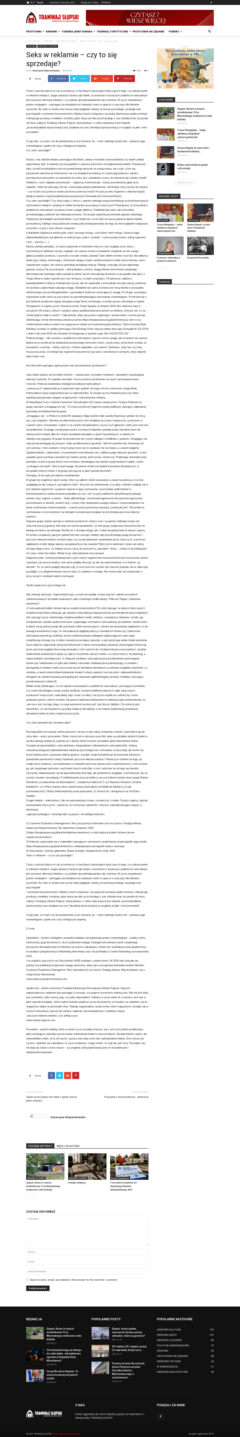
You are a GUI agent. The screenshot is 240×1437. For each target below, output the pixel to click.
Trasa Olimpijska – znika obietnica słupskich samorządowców (191, 134)
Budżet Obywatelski (120, 1178)
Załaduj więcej (184, 182)
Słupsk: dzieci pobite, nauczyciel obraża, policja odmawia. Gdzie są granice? (128, 1332)
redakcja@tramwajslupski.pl (66, 1433)
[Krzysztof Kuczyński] (200, 245)
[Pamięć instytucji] (87, 1166)
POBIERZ (174, 31)
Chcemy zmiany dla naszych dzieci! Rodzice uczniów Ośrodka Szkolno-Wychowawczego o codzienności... (128, 1370)
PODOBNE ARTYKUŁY (40, 1146)
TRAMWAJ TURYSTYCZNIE (112, 31)
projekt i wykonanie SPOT (201, 1433)
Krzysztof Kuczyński (198, 257)
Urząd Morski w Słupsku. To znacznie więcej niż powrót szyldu (62, 1375)
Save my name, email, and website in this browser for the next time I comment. (74, 1279)
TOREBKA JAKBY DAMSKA (76, 31)
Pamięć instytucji (77, 1182)
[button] (209, 31)
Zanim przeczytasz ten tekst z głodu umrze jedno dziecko (51, 1098)
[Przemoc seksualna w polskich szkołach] (170, 245)
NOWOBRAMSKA (165, 253)
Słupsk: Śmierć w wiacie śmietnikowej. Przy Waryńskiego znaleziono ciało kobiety (43, 1186)
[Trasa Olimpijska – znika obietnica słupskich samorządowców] (165, 134)
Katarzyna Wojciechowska (46, 70)
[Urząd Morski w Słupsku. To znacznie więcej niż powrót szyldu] (35, 1376)
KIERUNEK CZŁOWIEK (66, 41)
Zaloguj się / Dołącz (90, 2)
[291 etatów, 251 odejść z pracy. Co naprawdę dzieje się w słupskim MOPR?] (100, 1351)
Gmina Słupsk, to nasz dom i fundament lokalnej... (198, 227)
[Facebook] (211, 2)
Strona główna (33, 41)
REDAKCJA (106, 2)
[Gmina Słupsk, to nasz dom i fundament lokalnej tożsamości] (165, 152)
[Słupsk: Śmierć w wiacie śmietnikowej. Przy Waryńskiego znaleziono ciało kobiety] (45, 1166)
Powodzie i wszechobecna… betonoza (126, 1097)
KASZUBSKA (163, 220)
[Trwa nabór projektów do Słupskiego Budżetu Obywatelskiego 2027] (129, 1166)
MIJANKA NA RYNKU (197, 253)
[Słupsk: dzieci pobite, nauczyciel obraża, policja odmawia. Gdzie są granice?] (100, 1333)
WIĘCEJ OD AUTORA (68, 1146)
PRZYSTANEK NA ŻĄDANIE (148, 31)
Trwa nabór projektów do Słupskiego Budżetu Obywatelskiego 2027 (123, 1186)
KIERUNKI (51, 31)
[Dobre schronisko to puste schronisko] (165, 169)
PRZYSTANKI (33, 31)
